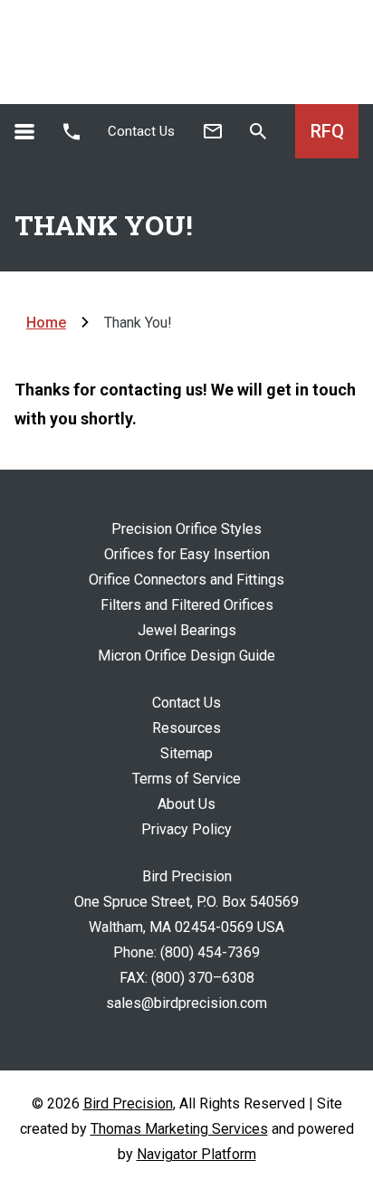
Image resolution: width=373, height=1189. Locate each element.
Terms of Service (186, 778)
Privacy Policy (186, 829)
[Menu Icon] (24, 131)
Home (46, 322)
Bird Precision (128, 1103)
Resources (186, 728)
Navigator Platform (196, 1154)
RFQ (327, 131)
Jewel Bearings (187, 630)
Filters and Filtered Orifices (186, 605)
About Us (186, 804)
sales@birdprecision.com (186, 1003)
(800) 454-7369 (210, 952)
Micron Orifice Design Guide (186, 655)
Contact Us (141, 131)
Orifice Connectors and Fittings (186, 579)
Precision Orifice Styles (186, 528)
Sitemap (186, 753)
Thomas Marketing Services (179, 1128)
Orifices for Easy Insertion (187, 554)
